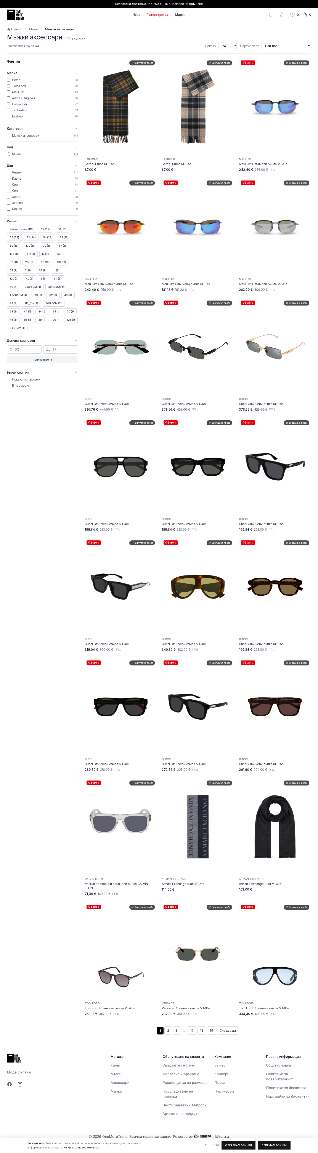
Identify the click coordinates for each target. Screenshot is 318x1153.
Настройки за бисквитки (288, 1096)
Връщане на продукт (180, 1114)
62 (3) (53, 295)
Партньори (224, 1091)
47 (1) (27, 311)
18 (201, 1030)
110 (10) (61, 262)
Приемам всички (274, 1145)
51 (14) (31, 253)
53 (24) (31, 237)
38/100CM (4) (57, 286)
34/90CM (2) (53, 303)
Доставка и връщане (180, 1074)
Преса (219, 1082)
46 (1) (13, 319)
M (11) (45, 253)
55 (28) (14, 237)
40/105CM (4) (18, 295)
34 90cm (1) (17, 328)
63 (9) (43, 270)
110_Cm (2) (31, 303)
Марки (180, 14)
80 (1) (56, 319)
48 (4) (13, 286)
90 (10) (45, 262)
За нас (219, 1065)
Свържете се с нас (178, 1065)
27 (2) (13, 303)
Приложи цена (42, 359)
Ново (136, 14)
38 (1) (41, 319)
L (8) (56, 270)
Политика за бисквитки (286, 1088)
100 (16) (30, 245)
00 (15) (47, 245)
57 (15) (63, 245)
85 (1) (27, 319)
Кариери (221, 1074)
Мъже (33, 29)
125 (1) (71, 319)
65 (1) (56, 311)
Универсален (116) (22, 229)
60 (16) (14, 245)
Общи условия (278, 1065)
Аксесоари (120, 1082)
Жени (115, 1065)
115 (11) (29, 262)
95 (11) (60, 253)
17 (192, 1030)
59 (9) (13, 270)
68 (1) (13, 311)
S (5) (44, 278)
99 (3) (38, 295)
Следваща (228, 1030)
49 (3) (68, 295)
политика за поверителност (80, 1147)
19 (211, 1030)
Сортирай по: (250, 46)
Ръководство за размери (184, 1082)
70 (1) (70, 311)
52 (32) (45, 229)
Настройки (211, 1144)
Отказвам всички (238, 1145)
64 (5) (57, 278)
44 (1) (41, 311)
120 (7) (14, 278)
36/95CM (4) (33, 286)
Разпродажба (157, 14)
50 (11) (14, 262)
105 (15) (14, 253)
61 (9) (28, 270)
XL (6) (29, 278)
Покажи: (211, 46)
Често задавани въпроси (184, 1105)
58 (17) (64, 237)
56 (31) (62, 229)
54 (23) (47, 237)
